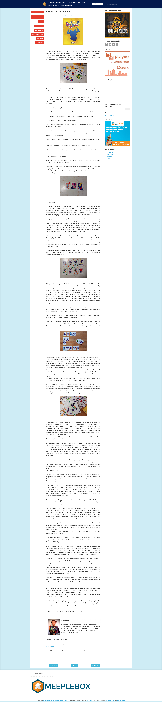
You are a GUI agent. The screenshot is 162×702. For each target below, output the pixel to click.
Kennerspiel (109, 156)
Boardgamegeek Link (50, 646)
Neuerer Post (53, 665)
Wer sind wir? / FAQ (37, 34)
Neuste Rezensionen (37, 12)
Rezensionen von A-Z (37, 16)
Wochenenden (39, 26)
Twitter (113, 44)
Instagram (117, 44)
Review (78, 15)
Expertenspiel (109, 152)
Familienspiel (65, 15)
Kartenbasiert (73, 15)
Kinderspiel (109, 158)
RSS (110, 44)
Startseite (74, 665)
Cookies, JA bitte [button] (97, 4)
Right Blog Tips (121, 700)
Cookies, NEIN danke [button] (112, 4)
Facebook (106, 44)
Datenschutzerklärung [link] (66, 5)
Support (41, 22)
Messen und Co (39, 30)
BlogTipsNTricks (109, 700)
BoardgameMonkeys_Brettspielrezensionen (55, 700)
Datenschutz (39, 42)
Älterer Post (95, 665)
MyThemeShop (90, 700)
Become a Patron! (109, 115)
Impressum (40, 38)
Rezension (83, 15)
